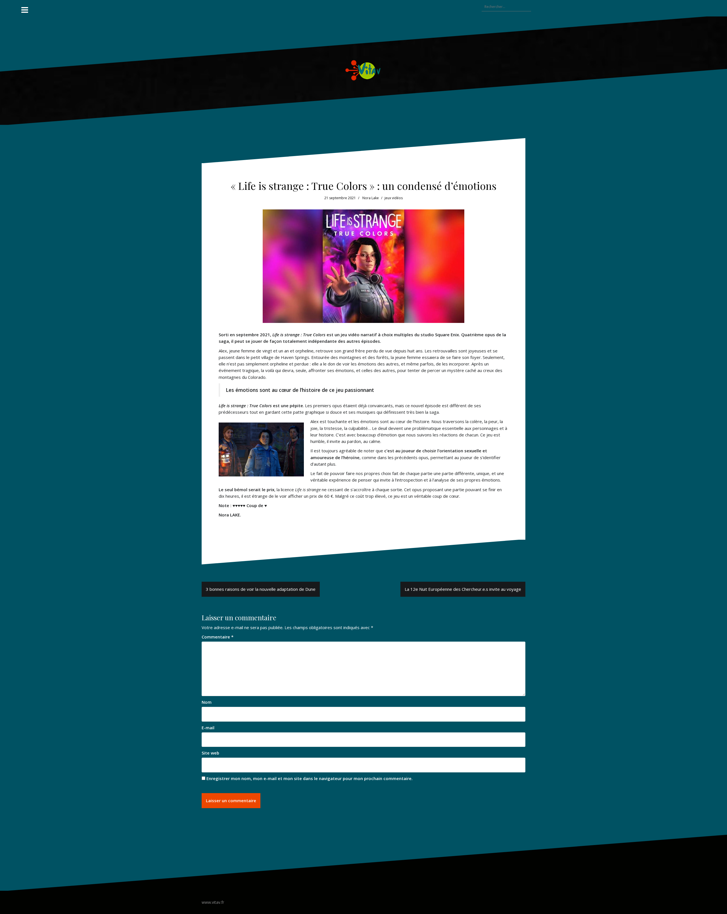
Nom (207, 702)
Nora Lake (370, 198)
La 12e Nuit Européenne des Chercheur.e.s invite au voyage (463, 589)
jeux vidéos (394, 198)
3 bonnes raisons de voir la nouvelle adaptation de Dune (261, 589)
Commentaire (217, 637)
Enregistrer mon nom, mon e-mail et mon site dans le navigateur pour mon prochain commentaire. (309, 778)
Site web (210, 753)
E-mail (208, 727)
